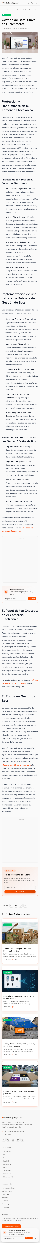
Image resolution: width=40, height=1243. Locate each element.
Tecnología (7, 1171)
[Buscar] (28, 3)
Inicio (3, 10)
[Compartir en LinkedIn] (16, 906)
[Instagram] (8, 1140)
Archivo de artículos (8, 1188)
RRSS (5, 1167)
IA (4, 1155)
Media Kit (5, 1198)
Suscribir (32, 599)
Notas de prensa (7, 1204)
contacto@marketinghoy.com (14, 1132)
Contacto (5, 1201)
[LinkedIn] (13, 1140)
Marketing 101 (8, 1177)
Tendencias (7, 1151)
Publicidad (6, 1161)
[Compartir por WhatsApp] (21, 906)
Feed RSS (7, 1134)
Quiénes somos (7, 1191)
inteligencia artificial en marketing (16, 765)
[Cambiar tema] (32, 3)
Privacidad (5, 1207)
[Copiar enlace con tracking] (25, 906)
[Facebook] (18, 1140)
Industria (6, 1158)
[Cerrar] (35, 1238)
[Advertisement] (20, 561)
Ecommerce (11, 10)
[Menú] (36, 3)
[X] (4, 1140)
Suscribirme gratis (12, 1226)
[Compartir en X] (11, 906)
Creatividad (7, 1174)
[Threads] (22, 1140)
